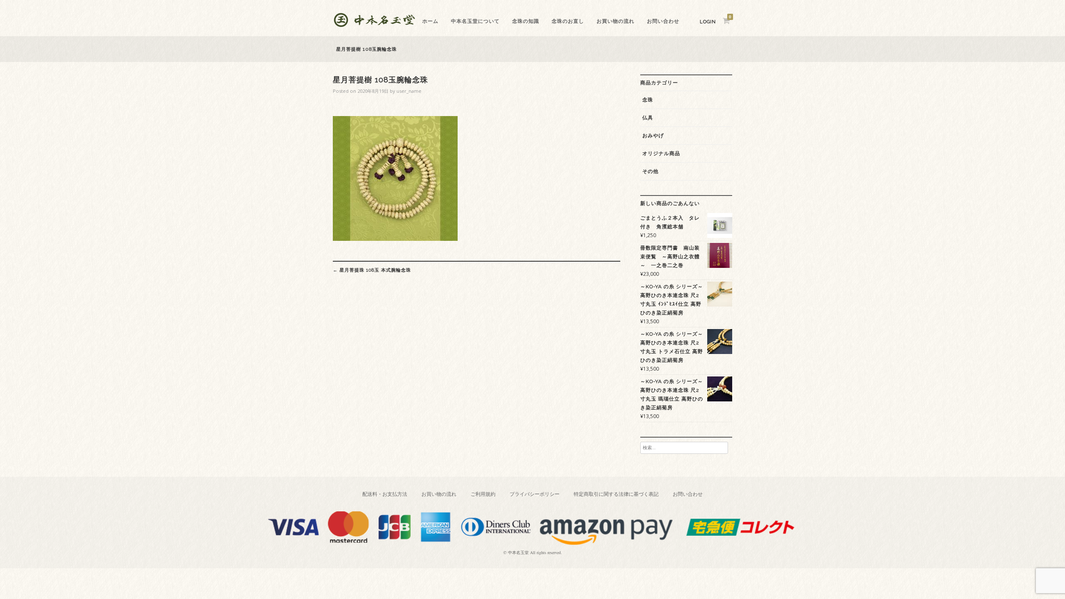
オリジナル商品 (661, 153)
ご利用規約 (483, 494)
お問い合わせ (663, 21)
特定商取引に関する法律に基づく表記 (616, 494)
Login (708, 22)
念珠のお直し (568, 21)
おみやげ (653, 136)
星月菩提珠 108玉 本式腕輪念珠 (372, 270)
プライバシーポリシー (535, 494)
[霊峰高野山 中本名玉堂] (374, 25)
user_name (408, 91)
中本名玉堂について (475, 21)
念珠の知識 (525, 21)
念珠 (647, 100)
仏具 (647, 118)
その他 (650, 171)
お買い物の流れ (615, 21)
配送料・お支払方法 (384, 494)
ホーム (430, 21)
